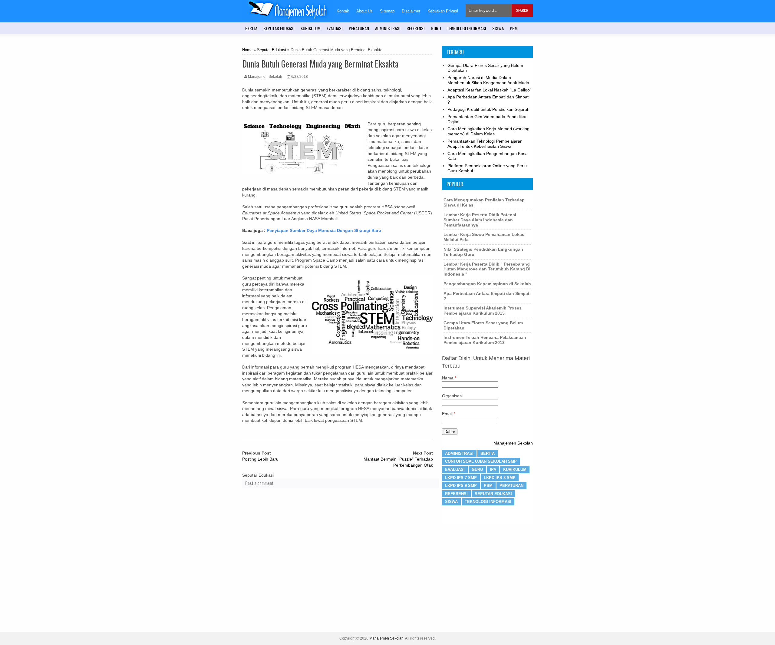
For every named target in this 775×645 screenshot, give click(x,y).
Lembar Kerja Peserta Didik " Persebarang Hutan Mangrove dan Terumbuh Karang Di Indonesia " (487, 269)
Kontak (343, 11)
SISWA (498, 28)
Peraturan (511, 485)
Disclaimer (411, 11)
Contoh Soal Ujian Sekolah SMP (481, 461)
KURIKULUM (311, 28)
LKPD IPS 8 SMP (500, 477)
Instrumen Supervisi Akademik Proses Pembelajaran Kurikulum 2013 (483, 311)
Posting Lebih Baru (260, 459)
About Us (364, 11)
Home (247, 50)
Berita (487, 453)
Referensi (456, 493)
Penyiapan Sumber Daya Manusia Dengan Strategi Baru (324, 230)
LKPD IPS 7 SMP (461, 477)
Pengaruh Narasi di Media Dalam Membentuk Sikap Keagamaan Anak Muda (488, 80)
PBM (514, 28)
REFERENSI (416, 28)
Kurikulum (514, 469)
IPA (493, 469)
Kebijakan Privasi (442, 11)
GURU (436, 28)
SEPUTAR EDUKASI (279, 28)
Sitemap (387, 11)
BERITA (251, 28)
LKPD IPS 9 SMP (461, 485)
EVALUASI (335, 28)
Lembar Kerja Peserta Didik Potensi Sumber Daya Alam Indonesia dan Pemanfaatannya (480, 219)
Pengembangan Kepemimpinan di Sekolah (487, 283)
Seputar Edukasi (271, 50)
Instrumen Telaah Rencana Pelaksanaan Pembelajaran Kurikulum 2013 (485, 340)
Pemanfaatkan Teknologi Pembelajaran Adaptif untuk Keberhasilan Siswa (485, 144)
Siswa (451, 501)
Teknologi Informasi (488, 501)
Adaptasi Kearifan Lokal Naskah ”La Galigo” (489, 90)
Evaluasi (455, 469)
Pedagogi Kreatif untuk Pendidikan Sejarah (488, 109)
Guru (477, 469)
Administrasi (459, 453)
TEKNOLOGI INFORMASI (466, 28)
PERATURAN (359, 28)
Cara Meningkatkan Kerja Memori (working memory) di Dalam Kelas (488, 131)
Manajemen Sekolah (513, 443)
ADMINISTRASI (388, 28)
